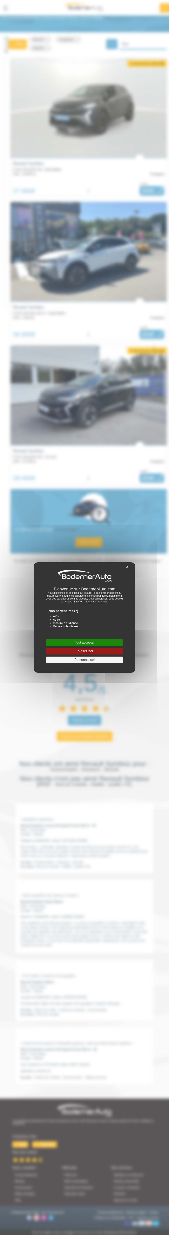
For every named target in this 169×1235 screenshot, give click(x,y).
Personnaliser (84, 660)
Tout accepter (84, 642)
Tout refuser (84, 651)
